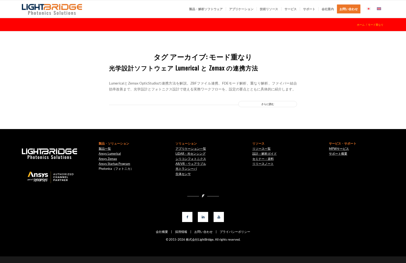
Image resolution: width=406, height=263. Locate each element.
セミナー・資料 (263, 159)
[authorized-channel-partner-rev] (49, 177)
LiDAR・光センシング (191, 153)
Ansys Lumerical (110, 153)
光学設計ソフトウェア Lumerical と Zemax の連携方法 (183, 67)
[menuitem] (206, 9)
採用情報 (179, 232)
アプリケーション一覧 (191, 148)
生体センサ (183, 174)
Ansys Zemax (108, 159)
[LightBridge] (52, 9)
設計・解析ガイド (264, 153)
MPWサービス (339, 148)
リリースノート (263, 164)
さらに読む (267, 103)
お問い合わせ (202, 232)
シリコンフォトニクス (191, 159)
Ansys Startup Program (114, 164)
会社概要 (162, 232)
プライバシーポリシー (233, 232)
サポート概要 (338, 153)
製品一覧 (105, 148)
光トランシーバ (186, 168)
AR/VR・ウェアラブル (191, 164)
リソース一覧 (261, 148)
